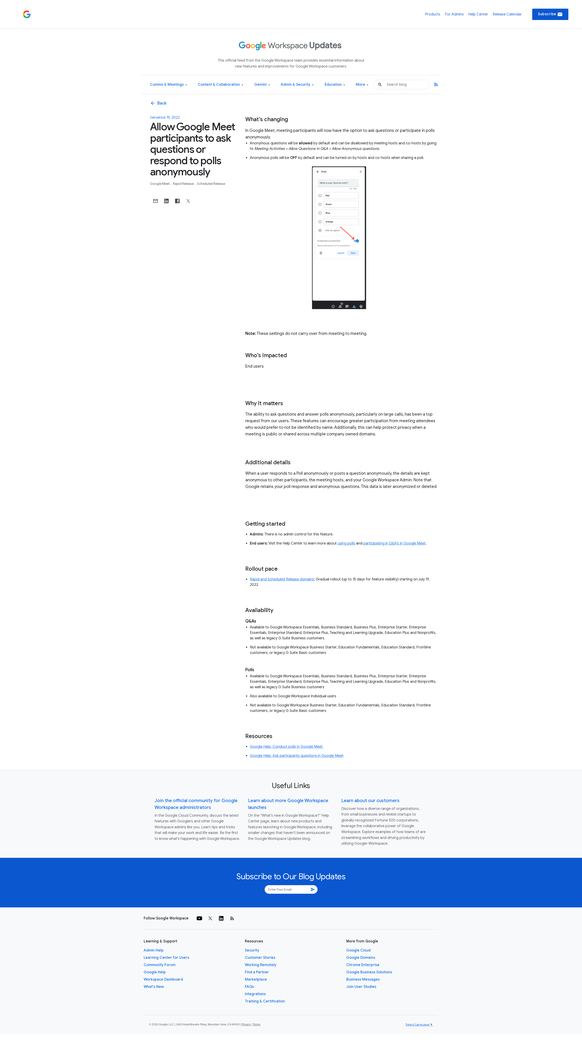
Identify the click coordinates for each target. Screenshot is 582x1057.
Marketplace (256, 979)
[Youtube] (199, 918)
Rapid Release (183, 184)
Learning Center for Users (166, 957)
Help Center (478, 14)
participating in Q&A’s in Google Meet (394, 543)
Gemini (262, 85)
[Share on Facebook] (177, 201)
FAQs (249, 986)
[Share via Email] (155, 201)
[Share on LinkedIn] (166, 201)
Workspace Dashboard (163, 979)
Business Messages (363, 979)
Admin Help (153, 950)
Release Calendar (507, 14)
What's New (154, 986)
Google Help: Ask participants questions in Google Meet (297, 755)
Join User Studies (361, 986)
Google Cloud (358, 950)
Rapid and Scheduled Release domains (282, 579)
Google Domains (360, 957)
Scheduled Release (211, 184)
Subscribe (550, 14)
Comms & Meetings (168, 85)
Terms (256, 1024)
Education (335, 85)
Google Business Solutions (369, 972)
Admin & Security (297, 85)
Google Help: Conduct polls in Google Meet (287, 746)
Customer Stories (260, 957)
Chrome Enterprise (362, 965)
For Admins (454, 14)
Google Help (155, 972)
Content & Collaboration (220, 85)
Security (252, 950)
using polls (346, 543)
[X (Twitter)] (210, 918)
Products (432, 14)
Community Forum (160, 965)
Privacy (246, 1024)
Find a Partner (257, 972)
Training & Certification (265, 1001)
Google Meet (160, 184)
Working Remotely (260, 965)
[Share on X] (188, 201)
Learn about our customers (370, 800)
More (362, 85)
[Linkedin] (221, 918)
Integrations (255, 994)
